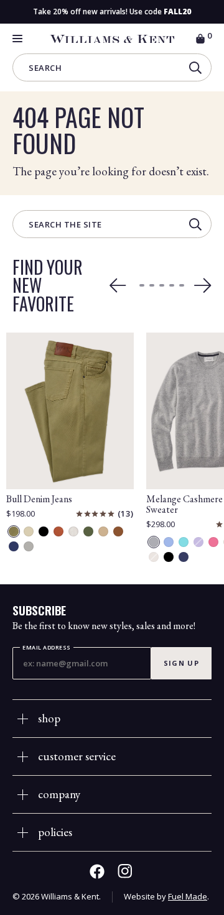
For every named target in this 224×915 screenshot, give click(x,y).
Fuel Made (187, 896)
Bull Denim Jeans (39, 498)
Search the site (65, 225)
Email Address (46, 647)
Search (45, 69)
